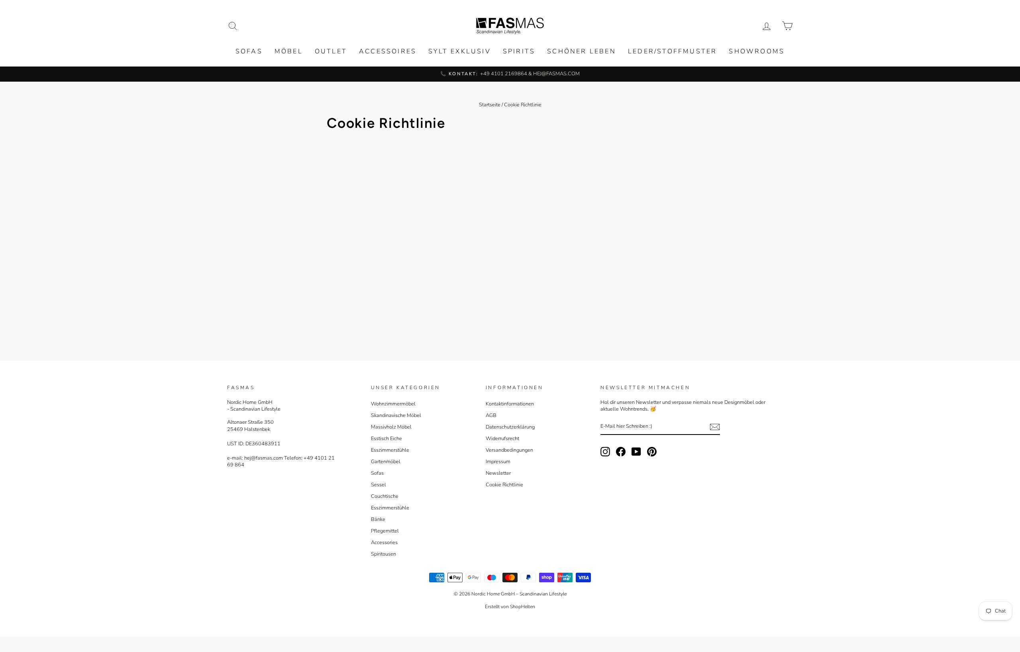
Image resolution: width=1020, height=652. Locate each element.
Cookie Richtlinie (504, 484)
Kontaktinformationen (510, 403)
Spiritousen (383, 554)
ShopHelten (522, 606)
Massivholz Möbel (391, 427)
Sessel (378, 484)
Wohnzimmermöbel (393, 403)
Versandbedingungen (509, 450)
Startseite (489, 104)
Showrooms (757, 51)
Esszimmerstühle (390, 450)
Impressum (498, 461)
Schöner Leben (581, 51)
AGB (491, 415)
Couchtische (384, 496)
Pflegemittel (385, 531)
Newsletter (498, 473)
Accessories (384, 542)
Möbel (289, 51)
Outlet (331, 51)
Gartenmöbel (385, 461)
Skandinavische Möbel (396, 415)
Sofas (249, 51)
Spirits (519, 51)
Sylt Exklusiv (459, 51)
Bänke (378, 519)
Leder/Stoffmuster (672, 51)
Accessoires (387, 51)
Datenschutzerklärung (510, 427)
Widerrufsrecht (502, 438)
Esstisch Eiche (386, 438)
